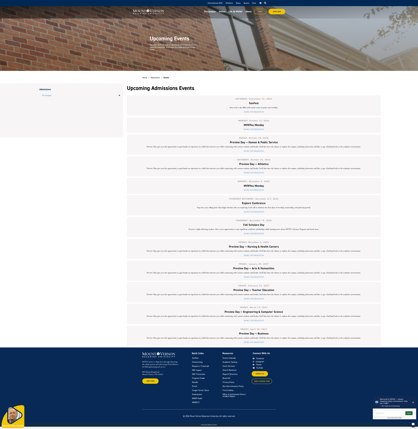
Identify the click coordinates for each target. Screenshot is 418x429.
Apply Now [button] (150, 381)
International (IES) (215, 3)
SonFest (195, 358)
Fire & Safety (228, 390)
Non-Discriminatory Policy (233, 386)
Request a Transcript (200, 366)
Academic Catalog (230, 362)
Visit (260, 12)
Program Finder (198, 378)
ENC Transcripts (198, 374)
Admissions (155, 77)
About (248, 11)
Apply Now (277, 12)
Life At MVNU (235, 11)
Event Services (229, 366)
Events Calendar (229, 358)
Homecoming (197, 362)
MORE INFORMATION (254, 112)
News (238, 3)
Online (222, 11)
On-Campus (210, 11)
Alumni (246, 3)
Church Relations (229, 370)
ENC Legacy (197, 370)
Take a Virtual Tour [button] (262, 381)
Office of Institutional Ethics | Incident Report (234, 395)
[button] (119, 95)
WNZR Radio (197, 398)
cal (260, 3)
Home (144, 77)
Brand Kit (226, 378)
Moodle (195, 382)
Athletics (229, 3)
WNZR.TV (196, 402)
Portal (194, 386)
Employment (197, 394)
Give (254, 3)
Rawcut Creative (212, 425)
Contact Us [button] (260, 374)
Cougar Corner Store (200, 390)
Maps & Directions (230, 374)
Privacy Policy (228, 382)
